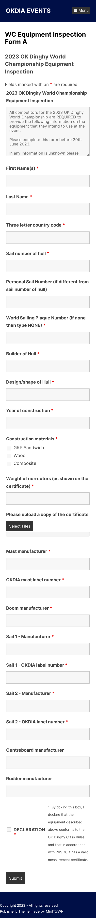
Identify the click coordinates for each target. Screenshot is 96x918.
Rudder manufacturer (29, 778)
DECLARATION (29, 832)
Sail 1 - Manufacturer (30, 636)
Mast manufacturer (28, 551)
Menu (83, 10)
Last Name (19, 196)
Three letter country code (35, 225)
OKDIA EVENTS (28, 10)
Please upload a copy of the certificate (47, 514)
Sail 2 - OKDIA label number (37, 721)
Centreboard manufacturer (35, 750)
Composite (25, 463)
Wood (20, 455)
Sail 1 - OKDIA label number (36, 665)
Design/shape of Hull (30, 382)
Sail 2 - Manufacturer (30, 693)
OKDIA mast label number (35, 579)
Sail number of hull (27, 253)
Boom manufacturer (29, 608)
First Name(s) (22, 168)
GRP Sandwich (29, 447)
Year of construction (29, 410)
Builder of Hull (23, 353)
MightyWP (55, 911)
